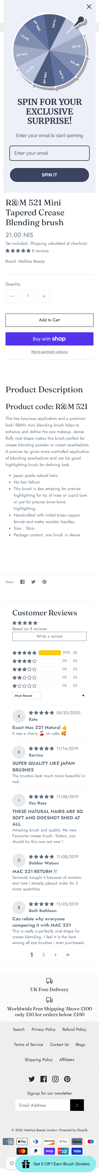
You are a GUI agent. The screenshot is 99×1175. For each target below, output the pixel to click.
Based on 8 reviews (29, 629)
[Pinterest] (67, 1079)
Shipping (38, 243)
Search (19, 1029)
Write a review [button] (49, 636)
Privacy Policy (44, 1029)
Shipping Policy (39, 1060)
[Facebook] (43, 1079)
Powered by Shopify (73, 1130)
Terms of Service (28, 1044)
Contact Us (59, 1044)
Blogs (80, 1044)
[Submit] (77, 1105)
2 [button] (43, 955)
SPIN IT (49, 175)
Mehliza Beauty (31, 261)
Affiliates (66, 1060)
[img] (42, 713)
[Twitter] (32, 1079)
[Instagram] (55, 1079)
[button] (19, 251)
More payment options (49, 351)
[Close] (89, 6)
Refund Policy (74, 1029)
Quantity (13, 284)
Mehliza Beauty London (40, 1130)
